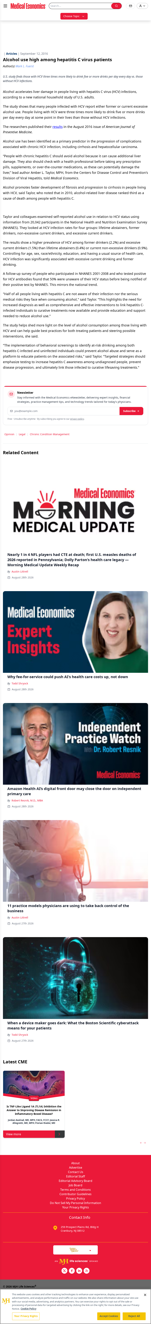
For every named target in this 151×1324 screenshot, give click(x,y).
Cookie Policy (28, 1308)
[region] (75, 1306)
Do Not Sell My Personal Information (75, 1203)
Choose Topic (71, 16)
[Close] (145, 1295)
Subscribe (129, 411)
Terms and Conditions (75, 1190)
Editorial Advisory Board (75, 1181)
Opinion (9, 434)
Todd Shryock (20, 683)
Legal (22, 434)
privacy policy (77, 418)
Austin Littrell (20, 571)
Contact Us (75, 1172)
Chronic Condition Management (49, 434)
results (57, 126)
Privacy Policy (75, 1198)
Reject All (134, 1316)
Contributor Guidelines (75, 1194)
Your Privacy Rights (75, 1207)
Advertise (75, 1167)
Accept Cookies (109, 1316)
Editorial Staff (75, 1176)
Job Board (75, 1185)
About (75, 1163)
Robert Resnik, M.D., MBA (27, 800)
